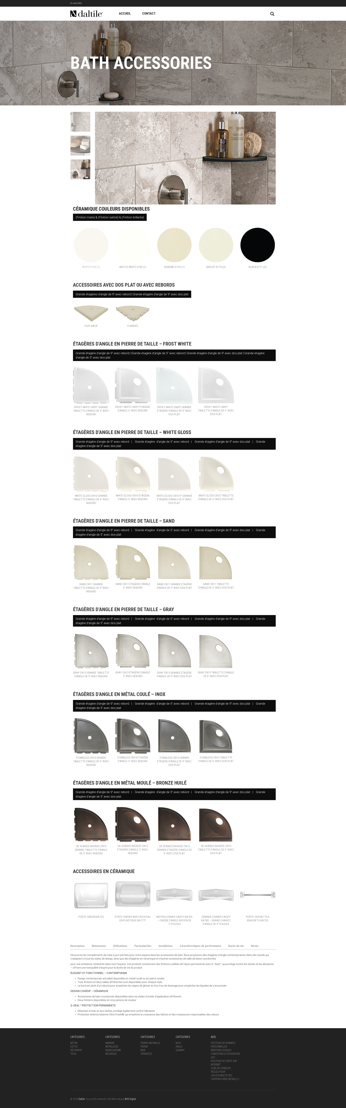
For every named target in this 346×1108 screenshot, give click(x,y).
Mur (143, 1052)
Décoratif (76, 1052)
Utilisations (120, 948)
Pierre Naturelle (150, 1045)
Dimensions (99, 948)
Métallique (111, 1049)
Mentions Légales (221, 1052)
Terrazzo (146, 1056)
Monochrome (113, 1052)
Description (77, 948)
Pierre (144, 1049)
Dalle (179, 1049)
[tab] (77, 948)
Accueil (125, 13)
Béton (73, 1045)
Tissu (73, 1056)
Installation (165, 948)
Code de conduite (221, 1070)
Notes (255, 948)
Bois (178, 1045)
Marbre (109, 1045)
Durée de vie (236, 948)
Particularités (142, 948)
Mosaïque (111, 1056)
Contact (149, 13)
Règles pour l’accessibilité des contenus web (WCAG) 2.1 (225, 1078)
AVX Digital (130, 1101)
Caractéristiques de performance (200, 948)
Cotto (73, 1049)
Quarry (180, 1052)
